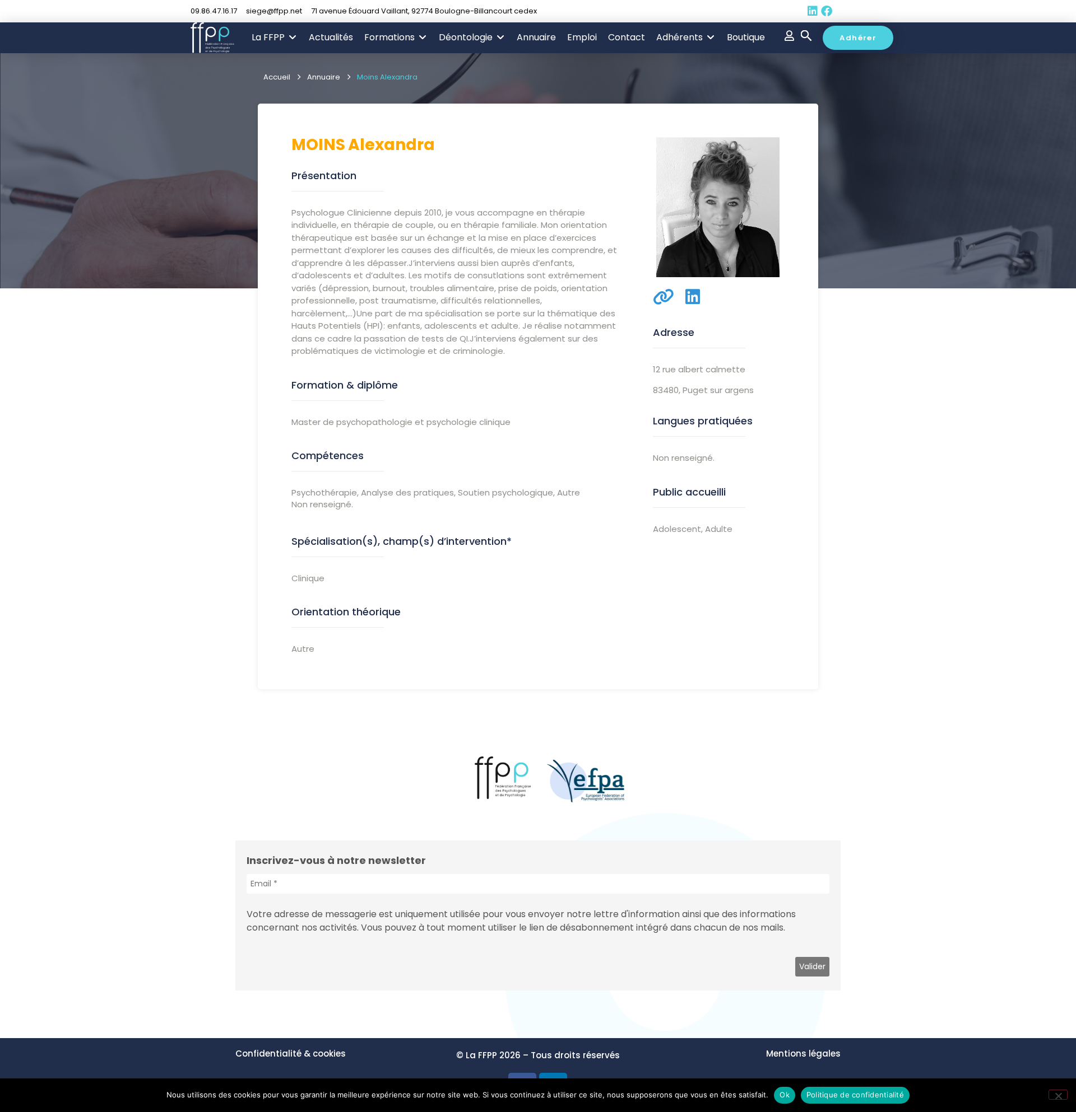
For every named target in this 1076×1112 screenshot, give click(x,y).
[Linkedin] (812, 11)
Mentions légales (803, 1053)
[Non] (1058, 1095)
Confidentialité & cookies (290, 1053)
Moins (318, 145)
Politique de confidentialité (855, 1094)
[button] (274, 37)
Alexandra (391, 145)
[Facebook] (826, 11)
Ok (785, 1094)
